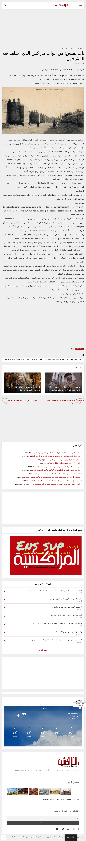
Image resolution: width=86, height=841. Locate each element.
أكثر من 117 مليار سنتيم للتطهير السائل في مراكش (63, 463)
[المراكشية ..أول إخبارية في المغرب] (62, 7)
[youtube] (57, 829)
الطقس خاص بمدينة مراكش (43, 741)
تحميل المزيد (43, 650)
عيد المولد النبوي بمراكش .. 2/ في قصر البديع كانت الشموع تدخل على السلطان (55, 456)
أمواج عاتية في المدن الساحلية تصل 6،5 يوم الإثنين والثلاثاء (19, 401)
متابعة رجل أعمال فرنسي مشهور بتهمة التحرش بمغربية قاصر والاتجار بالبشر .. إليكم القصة (51, 477)
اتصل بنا (76, 799)
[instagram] (74, 829)
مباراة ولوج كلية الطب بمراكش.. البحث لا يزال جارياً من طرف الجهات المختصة (55, 480)
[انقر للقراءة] (63, 383)
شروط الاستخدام (48, 799)
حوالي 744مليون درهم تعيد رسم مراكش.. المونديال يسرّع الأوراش (58, 459)
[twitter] (63, 829)
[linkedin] (68, 829)
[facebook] (78, 829)
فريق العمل (60, 799)
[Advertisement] (43, 28)
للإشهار (69, 799)
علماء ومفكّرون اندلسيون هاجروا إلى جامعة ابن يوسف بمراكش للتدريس (65, 401)
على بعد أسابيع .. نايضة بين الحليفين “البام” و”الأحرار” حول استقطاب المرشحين (55, 470)
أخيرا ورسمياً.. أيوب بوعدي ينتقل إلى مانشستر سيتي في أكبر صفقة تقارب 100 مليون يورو (51, 484)
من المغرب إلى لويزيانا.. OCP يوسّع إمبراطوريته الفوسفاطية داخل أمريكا (56, 466)
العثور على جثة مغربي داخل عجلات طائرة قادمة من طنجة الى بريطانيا (57, 473)
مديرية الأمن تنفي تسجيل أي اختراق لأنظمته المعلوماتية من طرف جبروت (56, 453)
